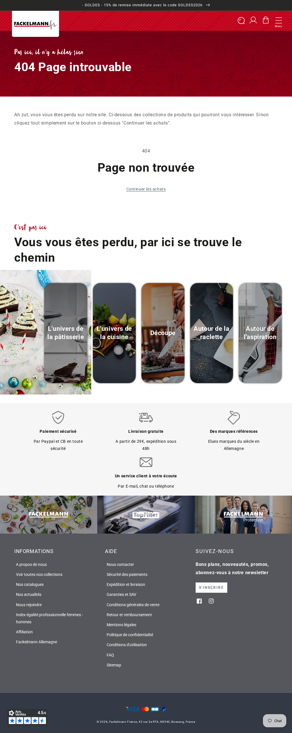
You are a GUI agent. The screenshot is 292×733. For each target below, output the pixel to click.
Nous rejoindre (29, 604)
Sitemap (114, 665)
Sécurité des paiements (127, 574)
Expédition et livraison (126, 584)
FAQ (110, 655)
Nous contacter (120, 564)
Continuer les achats (146, 189)
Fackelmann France (123, 721)
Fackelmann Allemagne (36, 642)
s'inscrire (211, 588)
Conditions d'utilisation (127, 644)
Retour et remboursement (129, 614)
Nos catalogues (30, 584)
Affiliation (24, 632)
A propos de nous (31, 564)
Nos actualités (28, 594)
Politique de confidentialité (130, 634)
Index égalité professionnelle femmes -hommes (49, 618)
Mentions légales (121, 624)
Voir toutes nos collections (39, 574)
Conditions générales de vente (133, 604)
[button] (278, 21)
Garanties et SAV (121, 594)
